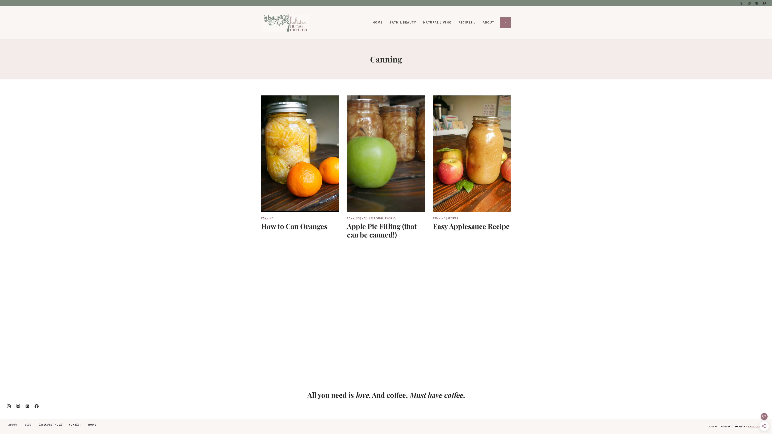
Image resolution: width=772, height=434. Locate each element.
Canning (267, 218)
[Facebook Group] (757, 3)
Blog (28, 425)
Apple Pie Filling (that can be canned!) (382, 230)
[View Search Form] (505, 22)
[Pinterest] (749, 3)
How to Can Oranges (294, 226)
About (488, 22)
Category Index (50, 425)
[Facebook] (764, 3)
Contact (75, 425)
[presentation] (300, 153)
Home (378, 22)
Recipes (390, 218)
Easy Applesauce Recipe (471, 226)
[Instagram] (742, 3)
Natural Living (437, 22)
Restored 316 (757, 426)
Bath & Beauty (403, 22)
